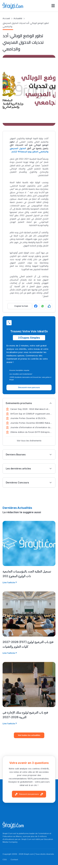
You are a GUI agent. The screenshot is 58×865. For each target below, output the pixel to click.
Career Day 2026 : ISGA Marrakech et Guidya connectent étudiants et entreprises (29, 409)
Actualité (18, 18)
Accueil (6, 18)
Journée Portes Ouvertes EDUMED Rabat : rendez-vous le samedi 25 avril (31, 423)
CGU (5, 859)
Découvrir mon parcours (29, 794)
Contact (14, 859)
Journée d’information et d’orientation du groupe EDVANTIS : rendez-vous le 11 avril (31, 427)
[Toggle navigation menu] (53, 6)
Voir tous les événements (29, 440)
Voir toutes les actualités (29, 735)
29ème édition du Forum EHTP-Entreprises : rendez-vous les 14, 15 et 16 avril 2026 (31, 432)
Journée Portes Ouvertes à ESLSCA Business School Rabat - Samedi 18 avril (30, 418)
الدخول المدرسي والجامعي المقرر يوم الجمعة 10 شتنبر (29, 149)
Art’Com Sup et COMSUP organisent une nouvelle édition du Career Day (30, 414)
